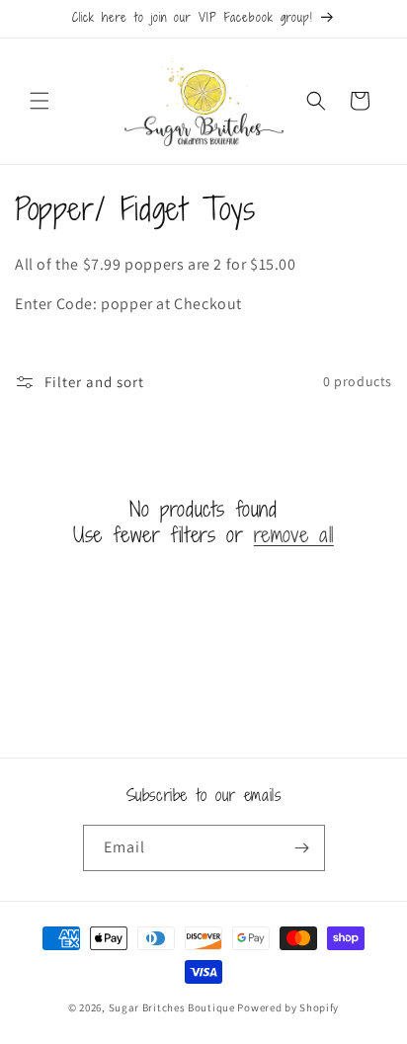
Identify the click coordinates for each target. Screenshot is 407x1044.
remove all (294, 534)
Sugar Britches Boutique (173, 1007)
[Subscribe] (302, 848)
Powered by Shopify (288, 1007)
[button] (39, 100)
